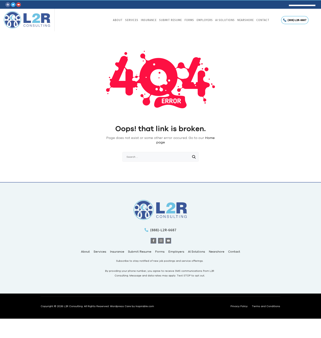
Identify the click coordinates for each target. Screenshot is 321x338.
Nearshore (245, 20)
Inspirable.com (145, 306)
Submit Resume (170, 20)
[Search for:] (160, 156)
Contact (262, 20)
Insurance (149, 20)
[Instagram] (161, 241)
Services (131, 20)
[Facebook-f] (153, 241)
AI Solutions (225, 20)
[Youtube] (168, 241)
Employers (205, 20)
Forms (189, 20)
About (118, 20)
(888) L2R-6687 (297, 20)
